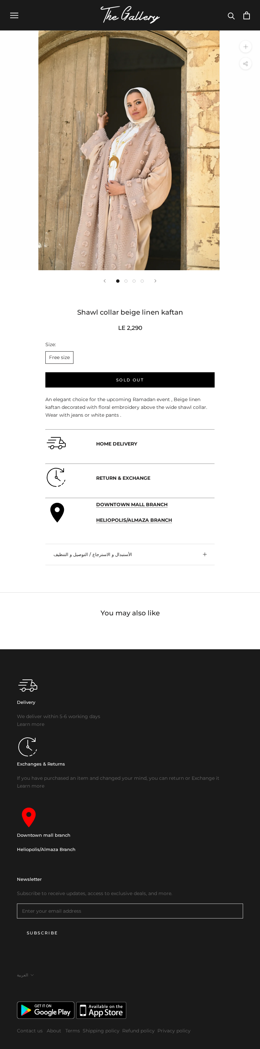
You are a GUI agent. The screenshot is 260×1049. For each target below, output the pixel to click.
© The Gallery (30, 989)
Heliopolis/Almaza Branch (46, 849)
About (55, 1031)
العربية (22, 974)
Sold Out (130, 379)
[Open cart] (246, 15)
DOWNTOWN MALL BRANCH (132, 504)
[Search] (231, 15)
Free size (59, 357)
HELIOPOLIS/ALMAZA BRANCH (134, 520)
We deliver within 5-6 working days (58, 716)
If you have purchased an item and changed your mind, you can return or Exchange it (118, 778)
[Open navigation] (14, 15)
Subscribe (42, 932)
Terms (72, 1031)
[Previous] (105, 280)
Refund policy (138, 1031)
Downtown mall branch (43, 835)
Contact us (30, 1031)
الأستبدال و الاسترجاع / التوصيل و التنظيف (92, 554)
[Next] (155, 280)
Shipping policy (101, 1031)
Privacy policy (174, 1031)
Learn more (30, 724)
